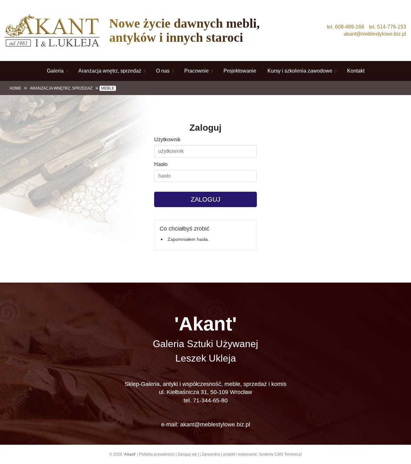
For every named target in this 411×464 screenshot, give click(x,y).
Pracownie (196, 71)
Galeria (55, 71)
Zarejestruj (211, 454)
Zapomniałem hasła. (188, 239)
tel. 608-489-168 (345, 27)
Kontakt (355, 71)
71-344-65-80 (210, 400)
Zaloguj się (187, 454)
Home (15, 88)
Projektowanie (239, 71)
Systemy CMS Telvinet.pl (280, 454)
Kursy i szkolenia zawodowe (299, 71)
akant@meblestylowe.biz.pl (375, 34)
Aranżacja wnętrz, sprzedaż (109, 71)
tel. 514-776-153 (387, 27)
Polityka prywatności (157, 454)
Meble (107, 88)
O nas (163, 71)
